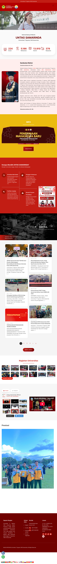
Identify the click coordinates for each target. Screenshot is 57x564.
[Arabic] (4, 562)
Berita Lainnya (28, 349)
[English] (8, 562)
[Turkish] (29, 562)
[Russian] (25, 562)
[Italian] (16, 562)
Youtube (6, 390)
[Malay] (21, 562)
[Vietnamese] (33, 562)
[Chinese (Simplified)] (6, 562)
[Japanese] (17, 562)
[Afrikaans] (2, 562)
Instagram (15, 390)
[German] (10, 562)
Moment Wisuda (7, 378)
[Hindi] (12, 562)
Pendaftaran (28, 148)
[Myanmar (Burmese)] (23, 562)
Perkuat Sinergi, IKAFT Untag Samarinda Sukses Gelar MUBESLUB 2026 (40, 292)
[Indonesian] (14, 562)
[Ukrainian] (31, 562)
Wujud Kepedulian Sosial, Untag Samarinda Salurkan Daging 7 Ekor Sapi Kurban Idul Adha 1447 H (39, 262)
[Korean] (19, 562)
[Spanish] (27, 562)
